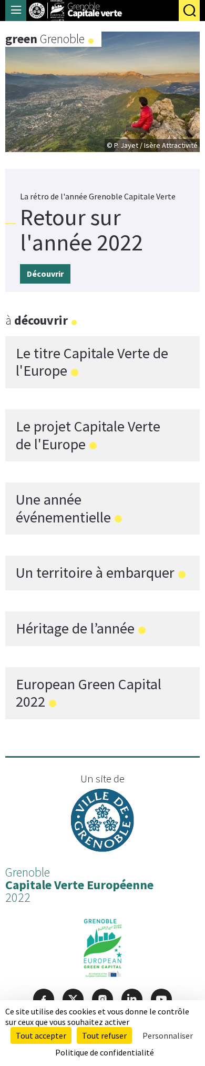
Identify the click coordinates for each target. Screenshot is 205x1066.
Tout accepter (41, 1035)
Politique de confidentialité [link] (104, 1052)
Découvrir (45, 273)
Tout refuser (104, 1035)
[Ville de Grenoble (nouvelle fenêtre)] (102, 821)
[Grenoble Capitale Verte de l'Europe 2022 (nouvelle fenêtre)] (102, 950)
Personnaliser (167, 1035)
